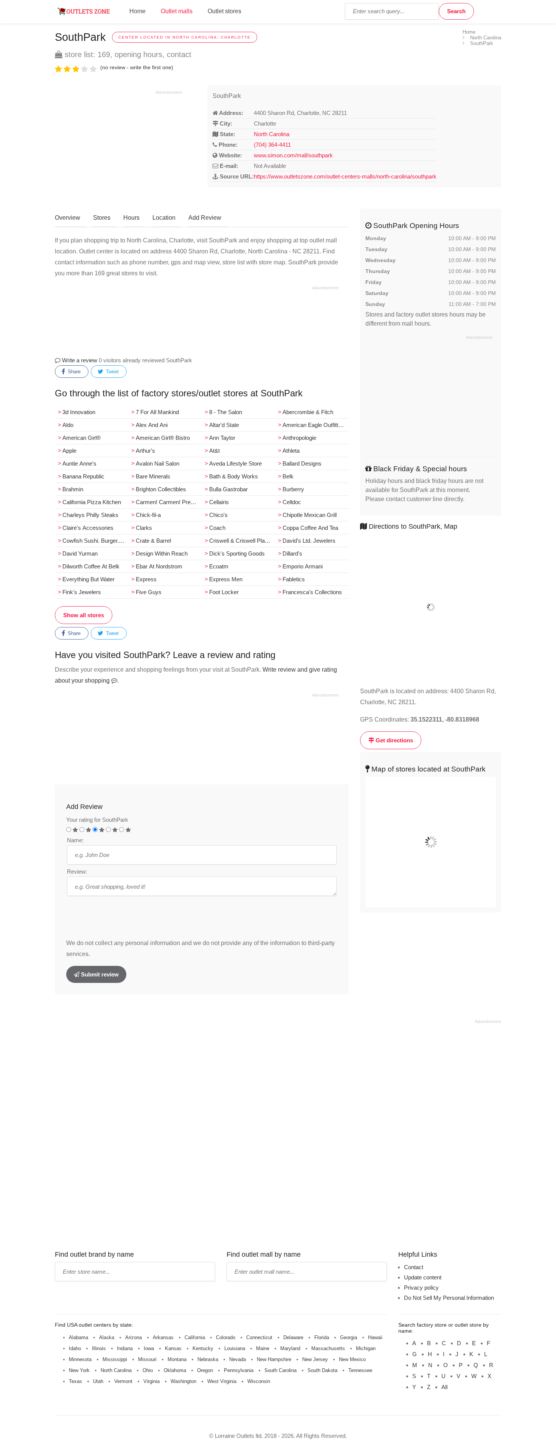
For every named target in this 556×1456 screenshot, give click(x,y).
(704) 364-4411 (272, 144)
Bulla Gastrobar (228, 489)
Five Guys (149, 592)
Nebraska (207, 1359)
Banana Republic (83, 476)
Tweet (111, 371)
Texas (75, 1381)
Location (163, 217)
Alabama (78, 1337)
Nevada (237, 1359)
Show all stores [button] (83, 615)
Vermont (123, 1381)
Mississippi (115, 1359)
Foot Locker (224, 592)
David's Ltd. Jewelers (309, 540)
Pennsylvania (238, 1370)
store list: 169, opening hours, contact (126, 54)
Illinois (99, 1348)
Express (146, 579)
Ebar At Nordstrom (159, 566)
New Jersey (315, 1359)
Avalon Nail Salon (157, 463)
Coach (217, 528)
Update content (422, 1277)
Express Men (225, 579)
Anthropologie (299, 438)
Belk (288, 476)
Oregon (205, 1370)
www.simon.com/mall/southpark (293, 155)
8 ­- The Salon (225, 412)
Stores (101, 217)
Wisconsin (258, 1381)
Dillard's (292, 553)
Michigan (366, 1348)
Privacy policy (421, 1287)
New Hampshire (274, 1359)
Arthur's (145, 450)
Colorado (225, 1337)
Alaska (106, 1337)
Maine (262, 1348)
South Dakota (322, 1370)
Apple (69, 450)
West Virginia (221, 1381)
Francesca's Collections (312, 592)
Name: (75, 840)
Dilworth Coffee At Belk (91, 566)
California (195, 1337)
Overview (67, 217)
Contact (413, 1267)
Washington (183, 1381)
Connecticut (259, 1337)
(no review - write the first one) (136, 67)
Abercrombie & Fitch (308, 412)
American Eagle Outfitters (314, 425)
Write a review (79, 360)
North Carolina (271, 134)
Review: (77, 871)
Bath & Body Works (233, 476)
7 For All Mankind (157, 412)
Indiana (125, 1348)
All (444, 1387)
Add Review (204, 217)
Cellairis (219, 502)
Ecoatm (218, 566)
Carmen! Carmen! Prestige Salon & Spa (169, 502)
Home (137, 11)
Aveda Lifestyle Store (235, 463)
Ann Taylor (222, 438)
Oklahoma (175, 1370)
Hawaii (375, 1337)
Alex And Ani (152, 425)
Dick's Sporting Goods (237, 553)
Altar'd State (224, 425)
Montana (177, 1359)
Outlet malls (177, 11)
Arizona (133, 1337)
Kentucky (203, 1348)
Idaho (75, 1348)
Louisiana (234, 1348)
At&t (214, 450)
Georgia (348, 1337)
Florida (321, 1337)
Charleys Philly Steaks (90, 515)
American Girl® (81, 438)
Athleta (291, 450)
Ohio (148, 1370)
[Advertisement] (118, 148)
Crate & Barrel (153, 540)
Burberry (293, 489)
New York (79, 1370)
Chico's (218, 515)
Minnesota (80, 1359)
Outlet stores (224, 11)
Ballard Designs (302, 463)
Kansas (173, 1348)
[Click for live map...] (430, 607)
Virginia (151, 1381)
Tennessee (360, 1370)
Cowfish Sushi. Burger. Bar (95, 540)
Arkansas (163, 1337)
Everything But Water (88, 579)
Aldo (67, 425)
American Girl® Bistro (163, 438)
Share (73, 371)
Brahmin (72, 489)
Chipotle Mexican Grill (310, 515)
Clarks (144, 528)
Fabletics (294, 579)
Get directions (393, 740)
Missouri (147, 1359)
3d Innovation (78, 412)
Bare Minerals (153, 476)
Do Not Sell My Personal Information (449, 1298)
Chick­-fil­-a (148, 515)
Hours (131, 217)
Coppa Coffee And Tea (310, 528)
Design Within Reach (162, 553)
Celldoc (292, 502)
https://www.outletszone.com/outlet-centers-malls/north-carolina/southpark (345, 176)
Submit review (99, 974)
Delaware (293, 1337)
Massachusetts (328, 1348)
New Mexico (352, 1359)
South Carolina (280, 1370)
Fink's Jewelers (81, 592)
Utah (98, 1381)
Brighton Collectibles (161, 489)
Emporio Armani (303, 566)
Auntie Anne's (79, 463)
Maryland (290, 1348)
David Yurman (80, 553)
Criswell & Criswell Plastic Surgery (242, 540)
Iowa (149, 1348)
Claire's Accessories (87, 528)
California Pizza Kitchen (91, 502)
